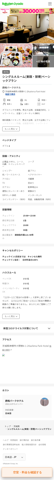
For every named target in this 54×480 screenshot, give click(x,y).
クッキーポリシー (10, 449)
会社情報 (42, 444)
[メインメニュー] (50, 4)
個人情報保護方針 (29, 444)
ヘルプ (5, 440)
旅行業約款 (24, 440)
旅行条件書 (35, 440)
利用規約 (14, 440)
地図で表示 (10, 94)
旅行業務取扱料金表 (11, 444)
